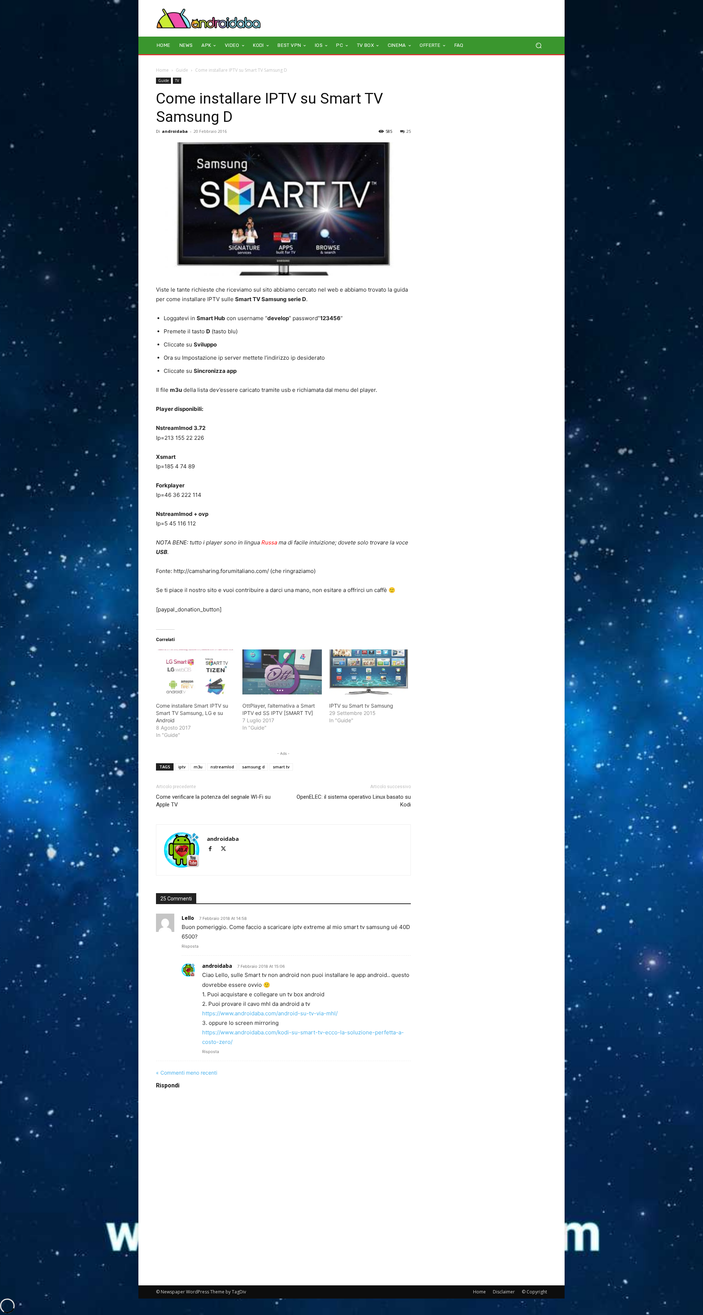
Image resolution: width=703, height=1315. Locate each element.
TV (177, 80)
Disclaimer (504, 1292)
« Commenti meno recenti (186, 1072)
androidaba (175, 131)
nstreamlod (222, 766)
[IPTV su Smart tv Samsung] (368, 672)
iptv (182, 766)
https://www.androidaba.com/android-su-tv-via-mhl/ (270, 1013)
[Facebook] (213, 849)
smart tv (281, 766)
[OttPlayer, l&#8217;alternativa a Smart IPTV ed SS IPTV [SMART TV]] (281, 672)
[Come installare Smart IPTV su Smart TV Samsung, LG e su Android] (195, 672)
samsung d (253, 766)
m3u (198, 766)
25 (408, 131)
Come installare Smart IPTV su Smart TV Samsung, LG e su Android (192, 713)
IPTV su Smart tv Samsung (361, 706)
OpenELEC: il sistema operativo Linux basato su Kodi (354, 801)
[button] (538, 45)
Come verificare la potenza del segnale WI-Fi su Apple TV (213, 801)
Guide (182, 70)
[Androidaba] (208, 18)
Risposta (190, 946)
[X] (226, 849)
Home (162, 70)
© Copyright (534, 1292)
